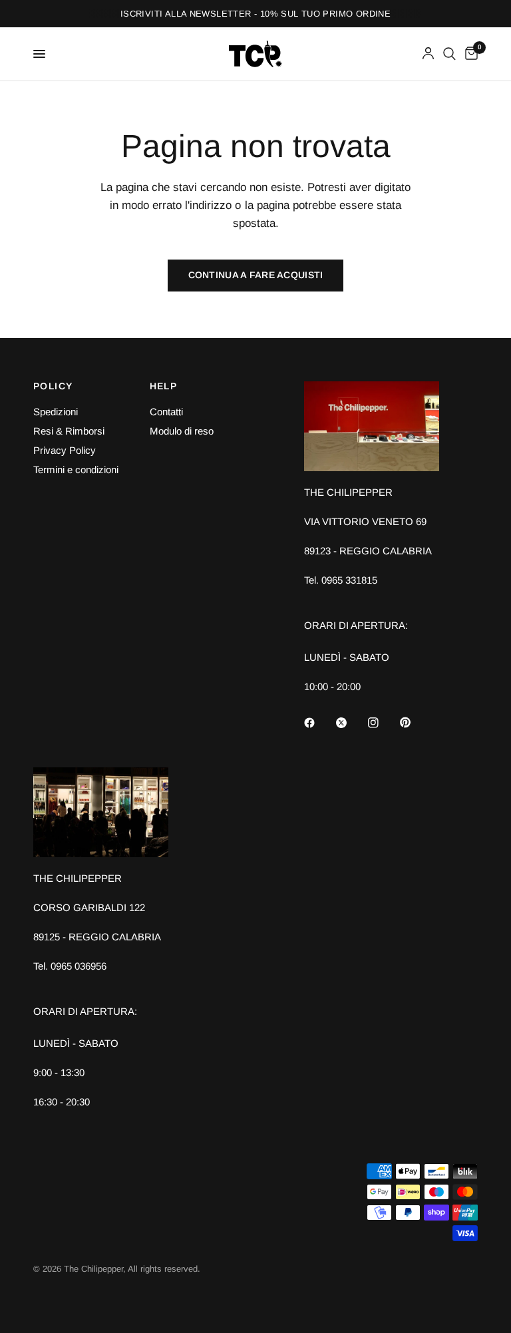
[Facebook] (318, 722)
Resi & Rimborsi (68, 431)
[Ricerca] (449, 54)
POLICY (53, 386)
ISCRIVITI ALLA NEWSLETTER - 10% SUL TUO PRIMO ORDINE (255, 14)
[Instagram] (382, 722)
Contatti (166, 411)
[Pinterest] (414, 722)
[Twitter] (350, 722)
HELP (164, 386)
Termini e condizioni (75, 469)
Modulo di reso (182, 431)
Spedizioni (55, 411)
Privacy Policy (64, 450)
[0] (469, 54)
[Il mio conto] (428, 54)
